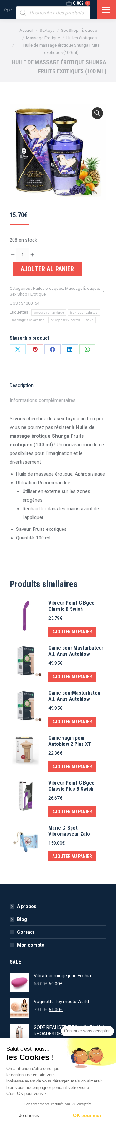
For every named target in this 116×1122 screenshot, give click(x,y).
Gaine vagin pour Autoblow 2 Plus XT (69, 741)
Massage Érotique (82, 288)
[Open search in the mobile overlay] (53, 12)
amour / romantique (49, 312)
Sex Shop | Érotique (28, 294)
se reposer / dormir (65, 320)
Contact (25, 932)
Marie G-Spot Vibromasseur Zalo (69, 831)
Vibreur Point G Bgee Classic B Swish (71, 606)
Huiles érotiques (48, 288)
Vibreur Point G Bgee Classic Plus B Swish (71, 786)
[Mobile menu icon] (106, 9)
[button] (97, 113)
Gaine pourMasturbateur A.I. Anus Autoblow (75, 696)
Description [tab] (22, 385)
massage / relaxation (28, 320)
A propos (26, 906)
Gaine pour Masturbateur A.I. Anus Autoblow (75, 651)
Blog (22, 919)
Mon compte (30, 945)
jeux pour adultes (83, 312)
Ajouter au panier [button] (72, 631)
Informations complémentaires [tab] (43, 400)
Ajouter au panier (47, 269)
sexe (89, 320)
